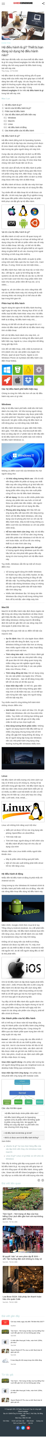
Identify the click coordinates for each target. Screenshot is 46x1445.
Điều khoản (30, 1421)
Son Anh (5, 1222)
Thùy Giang (5, 71)
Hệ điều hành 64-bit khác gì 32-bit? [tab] (18, 1133)
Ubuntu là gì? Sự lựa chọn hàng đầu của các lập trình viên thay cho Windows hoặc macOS (24, 1149)
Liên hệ (30, 1423)
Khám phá (6, 43)
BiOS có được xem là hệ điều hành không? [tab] (22, 1138)
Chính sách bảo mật (18, 1421)
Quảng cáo (39, 1421)
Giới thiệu (6, 1421)
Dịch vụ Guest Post (19, 1423)
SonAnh (13, 1326)
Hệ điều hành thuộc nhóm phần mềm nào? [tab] (21, 1113)
